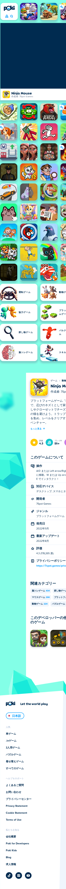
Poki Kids (11, 850)
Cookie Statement (16, 813)
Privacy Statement (16, 806)
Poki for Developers (17, 843)
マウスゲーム (41, 597)
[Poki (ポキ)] (9, 8)
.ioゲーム (11, 740)
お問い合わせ (13, 792)
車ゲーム (11, 734)
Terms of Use (13, 820)
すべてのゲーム (15, 768)
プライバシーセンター (19, 799)
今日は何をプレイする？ (11, 16)
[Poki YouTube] (28, 875)
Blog (8, 857)
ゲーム (54, 381)
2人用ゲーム (13, 747)
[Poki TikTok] (9, 875)
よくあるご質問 (15, 785)
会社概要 (11, 836)
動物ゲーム (39, 604)
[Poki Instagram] (18, 875)
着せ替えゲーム (15, 761)
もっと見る (36, 428)
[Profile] (7, 16)
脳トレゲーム (41, 591)
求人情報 (11, 864)
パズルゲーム (13, 754)
